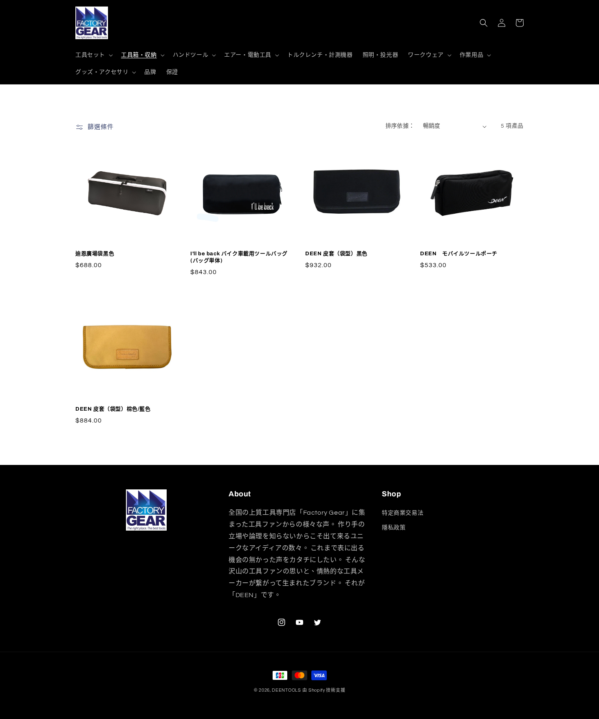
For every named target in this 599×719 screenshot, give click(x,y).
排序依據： (400, 126)
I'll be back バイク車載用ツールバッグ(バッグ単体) (239, 257)
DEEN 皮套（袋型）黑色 (336, 254)
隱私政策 (393, 528)
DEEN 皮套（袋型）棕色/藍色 (113, 409)
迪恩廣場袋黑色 (94, 254)
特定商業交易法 (402, 513)
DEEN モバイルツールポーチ (459, 254)
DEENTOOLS (286, 690)
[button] (93, 55)
